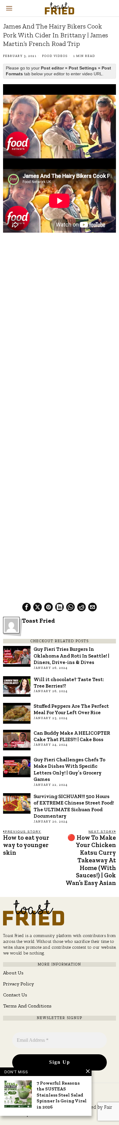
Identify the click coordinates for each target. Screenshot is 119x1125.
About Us (13, 973)
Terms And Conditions (27, 1006)
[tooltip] (26, 607)
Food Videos (55, 56)
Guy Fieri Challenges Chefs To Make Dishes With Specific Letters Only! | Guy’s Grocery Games (69, 769)
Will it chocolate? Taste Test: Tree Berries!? (69, 682)
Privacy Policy (18, 984)
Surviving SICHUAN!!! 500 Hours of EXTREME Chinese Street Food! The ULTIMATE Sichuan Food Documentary (74, 806)
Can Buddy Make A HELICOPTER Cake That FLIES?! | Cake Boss (72, 736)
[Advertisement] (59, 298)
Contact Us (15, 995)
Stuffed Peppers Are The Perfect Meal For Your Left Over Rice (71, 709)
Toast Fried (38, 620)
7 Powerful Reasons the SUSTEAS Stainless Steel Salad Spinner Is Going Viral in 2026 (62, 1095)
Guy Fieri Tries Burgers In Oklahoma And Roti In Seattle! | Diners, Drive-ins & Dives (71, 655)
